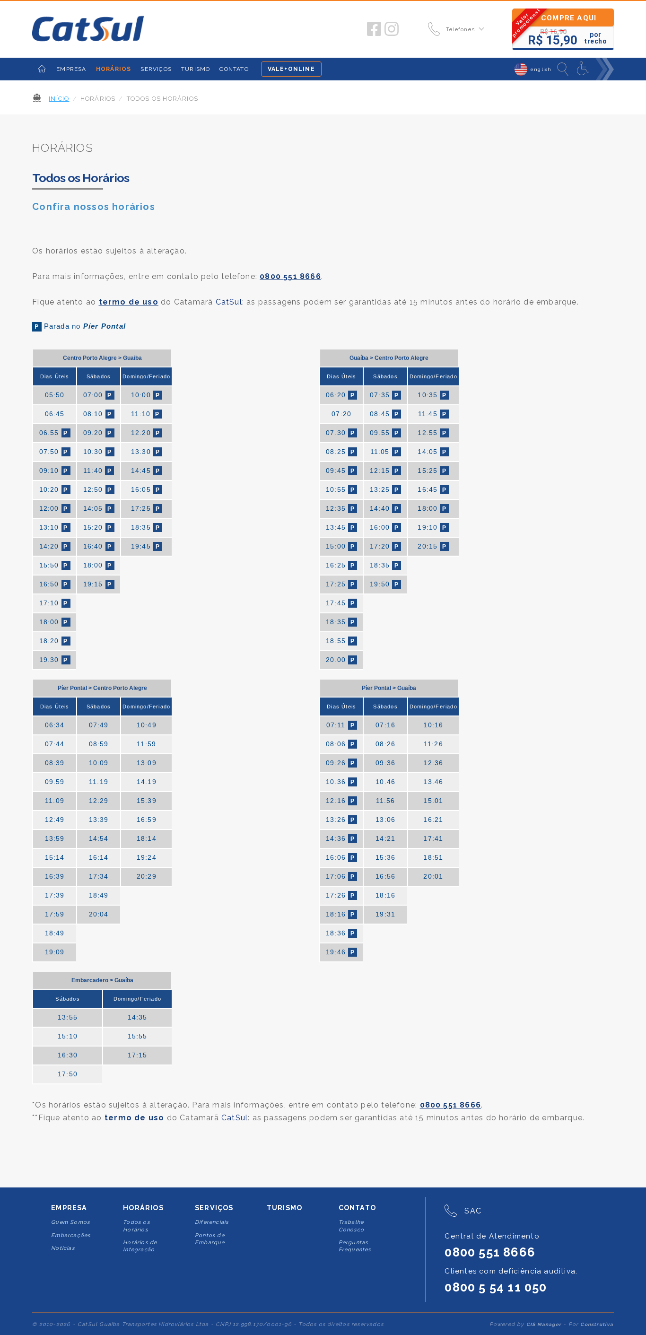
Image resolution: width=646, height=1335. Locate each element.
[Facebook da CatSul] (374, 29)
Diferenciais (211, 1222)
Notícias (63, 1248)
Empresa (69, 1208)
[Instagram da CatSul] (391, 29)
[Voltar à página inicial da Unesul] (42, 69)
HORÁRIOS (113, 69)
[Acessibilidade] (584, 69)
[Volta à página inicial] (88, 29)
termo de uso (128, 301)
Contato (357, 1208)
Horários (143, 1208)
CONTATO (233, 69)
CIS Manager (543, 1324)
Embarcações (70, 1235)
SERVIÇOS (156, 69)
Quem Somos (70, 1222)
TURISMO (195, 69)
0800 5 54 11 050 (496, 1287)
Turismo (284, 1208)
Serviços (214, 1208)
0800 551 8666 (290, 276)
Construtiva (596, 1324)
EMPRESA (71, 69)
